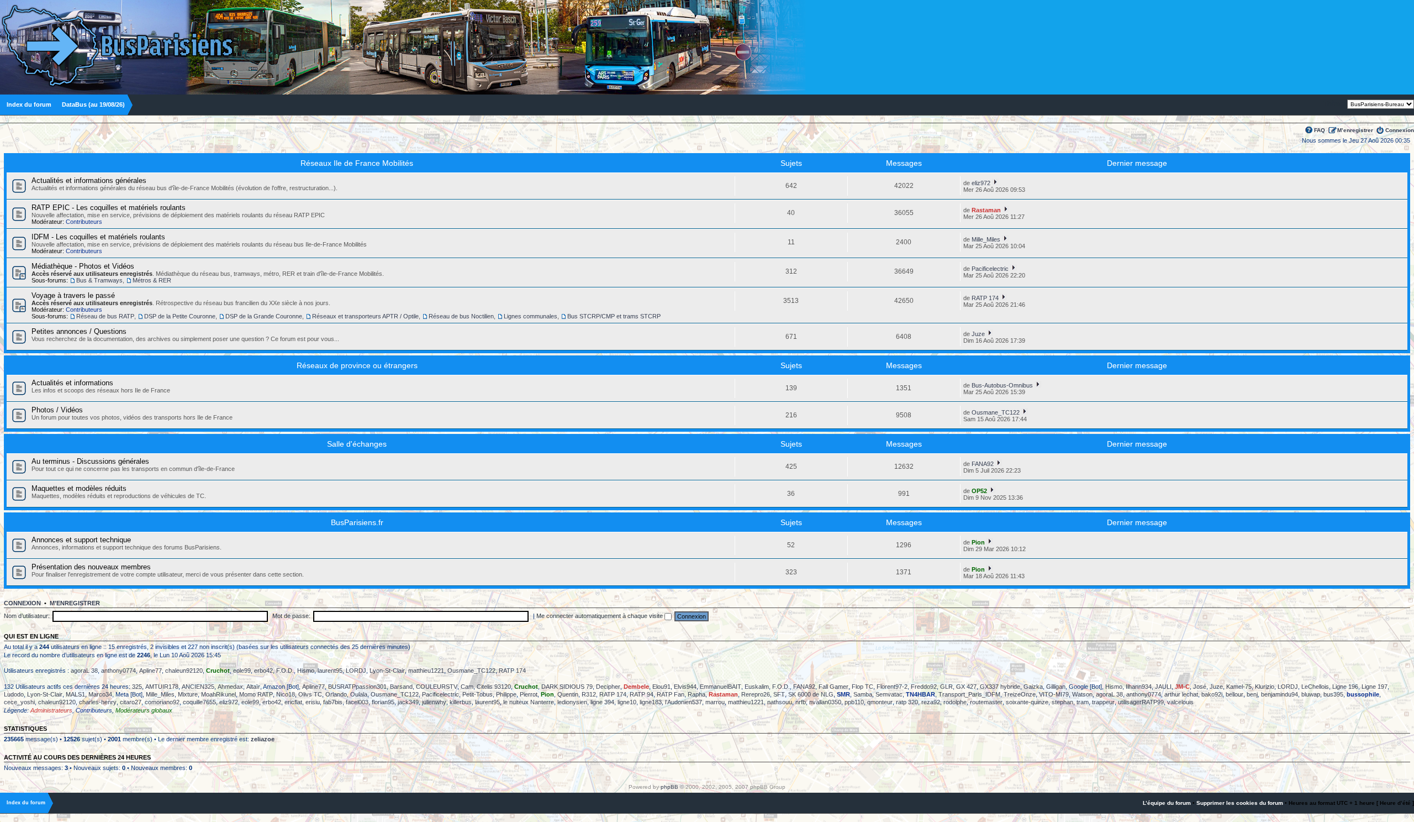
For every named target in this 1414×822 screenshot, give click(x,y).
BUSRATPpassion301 (357, 686)
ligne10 (627, 702)
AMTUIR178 (161, 686)
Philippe (506, 694)
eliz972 (981, 183)
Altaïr (253, 686)
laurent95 (330, 670)
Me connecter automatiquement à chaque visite (600, 615)
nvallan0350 (825, 702)
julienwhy (434, 702)
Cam (467, 686)
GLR (946, 686)
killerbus (461, 702)
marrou (715, 702)
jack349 (408, 702)
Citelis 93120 (494, 686)
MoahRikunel (218, 694)
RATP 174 (985, 298)
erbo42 (263, 670)
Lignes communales (530, 316)
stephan (1062, 702)
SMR (843, 694)
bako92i (1211, 694)
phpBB (669, 787)
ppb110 (854, 702)
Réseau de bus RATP (105, 316)
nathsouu (779, 702)
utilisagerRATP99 (1141, 702)
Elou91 (661, 686)
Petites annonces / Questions (78, 331)
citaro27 (130, 702)
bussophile (1363, 694)
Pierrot (528, 694)
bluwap (1310, 694)
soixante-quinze (1027, 702)
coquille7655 (199, 702)
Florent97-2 (892, 686)
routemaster (986, 702)
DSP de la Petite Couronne (179, 316)
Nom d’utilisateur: (27, 615)
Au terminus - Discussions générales (90, 461)
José (1199, 686)
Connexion (1399, 130)
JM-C (1182, 686)
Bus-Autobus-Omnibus (1002, 385)
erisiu (312, 702)
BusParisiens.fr (357, 522)
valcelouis (1180, 702)
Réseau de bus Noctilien (461, 316)
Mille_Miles (986, 239)
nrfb (800, 702)
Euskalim (757, 686)
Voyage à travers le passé (73, 295)
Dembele (636, 686)
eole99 (242, 670)
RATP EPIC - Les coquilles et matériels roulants (108, 207)
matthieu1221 (426, 670)
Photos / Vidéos (57, 410)
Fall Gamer (833, 686)
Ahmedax (230, 686)
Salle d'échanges (357, 443)
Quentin (567, 694)
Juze (978, 334)
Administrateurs (51, 710)
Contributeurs (84, 221)
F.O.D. (285, 670)
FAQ (1319, 130)
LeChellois (1315, 686)
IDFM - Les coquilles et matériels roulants (98, 237)
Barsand (401, 686)
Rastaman (986, 210)
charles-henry (98, 702)
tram (1083, 702)
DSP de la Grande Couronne (263, 316)
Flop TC (862, 686)
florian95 (383, 702)
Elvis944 (685, 686)
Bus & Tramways (99, 280)
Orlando (336, 694)
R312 (589, 694)
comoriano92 (162, 702)
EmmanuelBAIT (720, 686)
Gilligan (1055, 686)
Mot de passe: (291, 615)
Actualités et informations (72, 383)
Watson (1082, 694)
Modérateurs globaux (143, 710)
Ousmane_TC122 (996, 412)
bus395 (1333, 694)
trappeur (1103, 702)
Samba (862, 694)
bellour (1234, 694)
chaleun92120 (184, 670)
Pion (978, 542)
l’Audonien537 (683, 702)
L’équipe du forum (1167, 803)
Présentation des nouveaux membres (91, 567)
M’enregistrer (1355, 130)
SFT (779, 694)
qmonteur (880, 702)
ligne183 (651, 702)
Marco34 (100, 694)
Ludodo (14, 694)
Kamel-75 (1239, 686)
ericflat (293, 702)
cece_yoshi (19, 702)
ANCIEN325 (198, 686)
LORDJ (356, 670)
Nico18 (285, 694)
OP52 (979, 491)
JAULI (1163, 686)
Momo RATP (256, 694)
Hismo (305, 670)
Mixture (188, 694)
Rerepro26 (755, 694)
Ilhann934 (1139, 686)
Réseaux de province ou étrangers (357, 365)
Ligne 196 (1345, 686)
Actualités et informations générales (88, 180)
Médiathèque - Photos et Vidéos (82, 266)
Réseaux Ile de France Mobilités (356, 163)
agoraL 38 (84, 670)
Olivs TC (310, 694)
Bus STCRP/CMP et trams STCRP (614, 316)
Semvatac (889, 694)
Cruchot (218, 670)
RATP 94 (641, 694)
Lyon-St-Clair (387, 670)
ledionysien (572, 702)
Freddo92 (924, 686)
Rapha (696, 694)
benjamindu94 (1279, 694)
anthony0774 (118, 670)
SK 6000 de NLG (810, 694)
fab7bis (332, 702)
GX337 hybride (1000, 686)
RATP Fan (670, 694)
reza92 (930, 702)
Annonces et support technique (81, 540)
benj (1252, 694)
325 (137, 686)
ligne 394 (602, 702)
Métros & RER (152, 280)
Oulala (358, 694)
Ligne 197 (1374, 686)
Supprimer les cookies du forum (1239, 803)
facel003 (357, 702)
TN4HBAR (920, 694)
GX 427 (966, 686)
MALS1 (75, 694)
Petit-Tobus (477, 694)
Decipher (608, 686)
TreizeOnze (1020, 694)
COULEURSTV (436, 686)
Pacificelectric (990, 268)
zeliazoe (263, 739)
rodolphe (955, 702)
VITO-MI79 (1054, 694)
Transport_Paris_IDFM (969, 694)
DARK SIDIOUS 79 (567, 686)
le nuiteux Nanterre (528, 702)
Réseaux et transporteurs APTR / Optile (365, 316)
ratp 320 (907, 702)
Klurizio (1264, 686)
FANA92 (983, 463)
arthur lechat (1181, 694)
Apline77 (150, 670)
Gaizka (1033, 686)
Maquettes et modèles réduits (78, 488)
